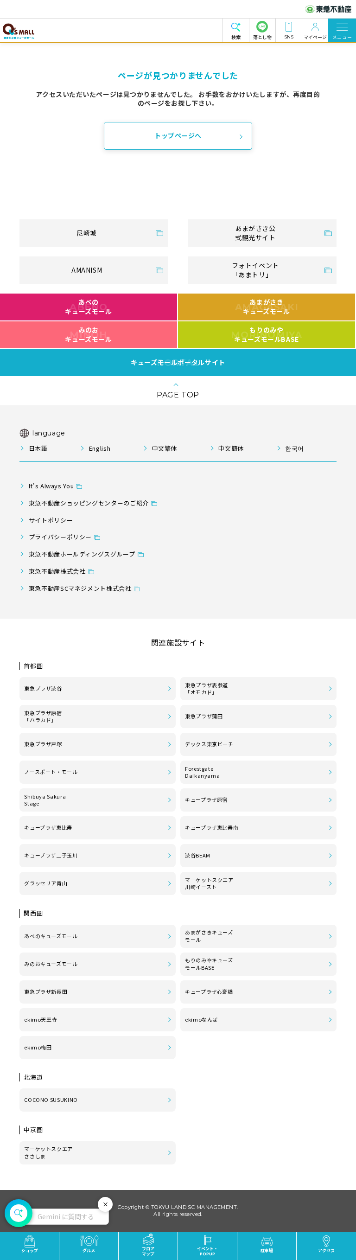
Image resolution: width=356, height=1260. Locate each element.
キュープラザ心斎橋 (209, 991)
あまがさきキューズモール (267, 306)
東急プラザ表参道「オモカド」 (206, 688)
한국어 (294, 448)
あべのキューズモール (88, 306)
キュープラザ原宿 (206, 799)
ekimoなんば (201, 1019)
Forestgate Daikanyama (202, 772)
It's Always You (51, 485)
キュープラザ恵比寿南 (211, 827)
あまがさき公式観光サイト (255, 233)
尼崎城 (86, 232)
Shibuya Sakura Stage (45, 800)
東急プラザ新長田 (45, 991)
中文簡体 (231, 448)
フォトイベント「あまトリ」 (255, 270)
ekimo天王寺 (40, 1019)
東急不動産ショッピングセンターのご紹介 (89, 503)
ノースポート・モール (50, 771)
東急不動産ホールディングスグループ (82, 554)
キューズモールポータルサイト (178, 362)
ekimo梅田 (37, 1047)
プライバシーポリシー (60, 536)
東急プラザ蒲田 (203, 716)
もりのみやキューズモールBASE (266, 334)
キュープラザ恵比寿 (48, 827)
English (99, 448)
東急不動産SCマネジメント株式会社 (80, 588)
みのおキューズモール (88, 334)
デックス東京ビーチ (209, 744)
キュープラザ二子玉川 (50, 855)
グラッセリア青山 (45, 883)
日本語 (38, 448)
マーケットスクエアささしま (48, 1152)
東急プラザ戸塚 (43, 744)
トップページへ (178, 135)
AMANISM (86, 270)
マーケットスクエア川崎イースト (209, 883)
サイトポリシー (51, 520)
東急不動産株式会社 (57, 571)
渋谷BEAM (197, 855)
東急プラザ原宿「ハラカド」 (43, 716)
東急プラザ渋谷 (43, 688)
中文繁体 (164, 448)
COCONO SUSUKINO (51, 1099)
